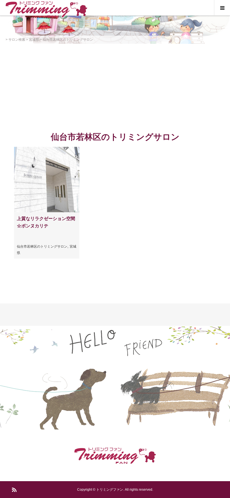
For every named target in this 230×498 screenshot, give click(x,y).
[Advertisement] (115, 86)
